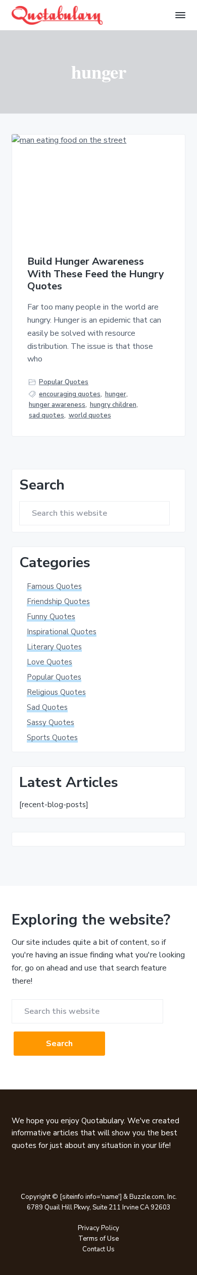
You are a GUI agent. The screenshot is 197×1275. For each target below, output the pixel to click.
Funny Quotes (51, 617)
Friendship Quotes (58, 601)
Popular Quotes (63, 382)
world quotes (90, 415)
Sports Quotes (52, 738)
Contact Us (98, 1249)
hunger (115, 394)
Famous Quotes (54, 586)
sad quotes (46, 415)
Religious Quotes (56, 692)
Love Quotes (49, 662)
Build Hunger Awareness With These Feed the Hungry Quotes (95, 274)
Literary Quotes (54, 647)
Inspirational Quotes (61, 632)
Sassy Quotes (50, 722)
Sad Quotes (47, 707)
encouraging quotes (70, 394)
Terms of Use (98, 1238)
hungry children (113, 404)
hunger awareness (57, 404)
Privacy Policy (98, 1228)
